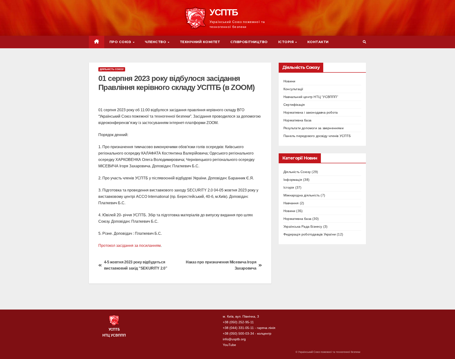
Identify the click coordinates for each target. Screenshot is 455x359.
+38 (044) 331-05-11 (238, 328)
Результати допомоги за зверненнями (313, 128)
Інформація (292, 180)
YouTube (229, 345)
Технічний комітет (200, 42)
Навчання (291, 203)
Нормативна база (297, 120)
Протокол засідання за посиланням (129, 246)
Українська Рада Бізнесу (302, 226)
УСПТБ (223, 12)
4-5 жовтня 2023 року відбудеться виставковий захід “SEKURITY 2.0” (135, 265)
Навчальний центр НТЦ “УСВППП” (310, 97)
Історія (286, 42)
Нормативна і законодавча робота (310, 112)
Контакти (318, 42)
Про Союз (120, 42)
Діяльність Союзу (112, 69)
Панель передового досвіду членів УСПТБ (317, 136)
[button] (364, 42)
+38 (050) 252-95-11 (238, 322)
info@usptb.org (234, 339)
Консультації (293, 89)
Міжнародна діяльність (301, 195)
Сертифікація (294, 104)
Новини (289, 81)
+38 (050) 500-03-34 (238, 333)
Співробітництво (249, 42)
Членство (156, 42)
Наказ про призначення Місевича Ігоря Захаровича (221, 265)
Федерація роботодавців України (309, 234)
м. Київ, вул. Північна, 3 (241, 316)
